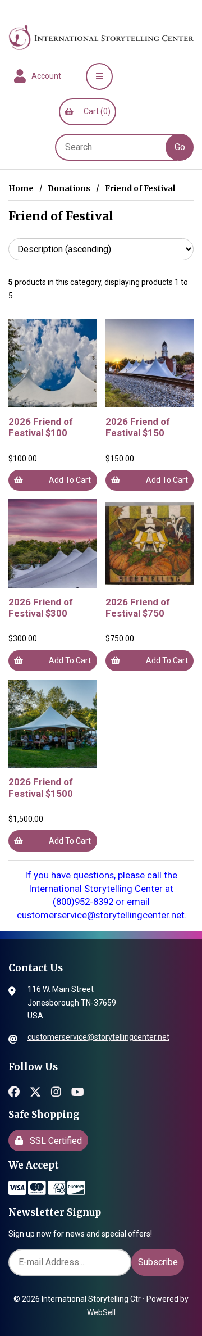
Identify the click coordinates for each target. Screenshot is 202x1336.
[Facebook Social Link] (14, 1091)
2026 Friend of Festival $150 (137, 427)
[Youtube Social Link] (77, 1091)
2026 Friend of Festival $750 (137, 607)
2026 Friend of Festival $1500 (40, 787)
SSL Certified (53, 1140)
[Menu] (99, 76)
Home (21, 188)
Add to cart (70, 479)
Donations (69, 188)
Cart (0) (95, 111)
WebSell (101, 1312)
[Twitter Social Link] (35, 1091)
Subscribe (158, 1262)
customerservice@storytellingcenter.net (98, 1036)
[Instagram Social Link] (56, 1091)
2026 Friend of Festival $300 (40, 607)
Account (44, 75)
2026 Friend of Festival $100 (40, 427)
